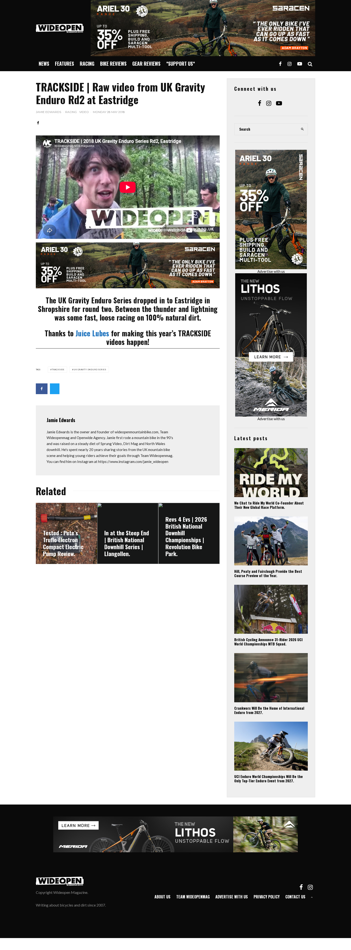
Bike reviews (113, 63)
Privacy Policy (267, 897)
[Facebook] (280, 63)
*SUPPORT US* (180, 63)
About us (162, 897)
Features (64, 63)
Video (84, 112)
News (44, 63)
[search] (303, 129)
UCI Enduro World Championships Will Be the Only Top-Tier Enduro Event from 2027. (268, 778)
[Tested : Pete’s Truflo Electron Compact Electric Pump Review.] (66, 533)
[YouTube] (299, 63)
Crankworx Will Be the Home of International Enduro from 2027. (269, 710)
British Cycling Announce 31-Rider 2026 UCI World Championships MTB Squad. (268, 641)
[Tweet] (54, 388)
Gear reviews (146, 63)
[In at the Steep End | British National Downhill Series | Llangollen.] (128, 533)
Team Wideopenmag (193, 897)
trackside (58, 369)
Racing (87, 63)
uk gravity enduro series (90, 369)
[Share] (38, 123)
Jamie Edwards (48, 112)
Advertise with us (271, 271)
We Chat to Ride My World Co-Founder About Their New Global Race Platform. (269, 505)
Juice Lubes (92, 333)
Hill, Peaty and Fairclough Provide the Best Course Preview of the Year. (268, 573)
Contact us (295, 897)
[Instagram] (289, 63)
